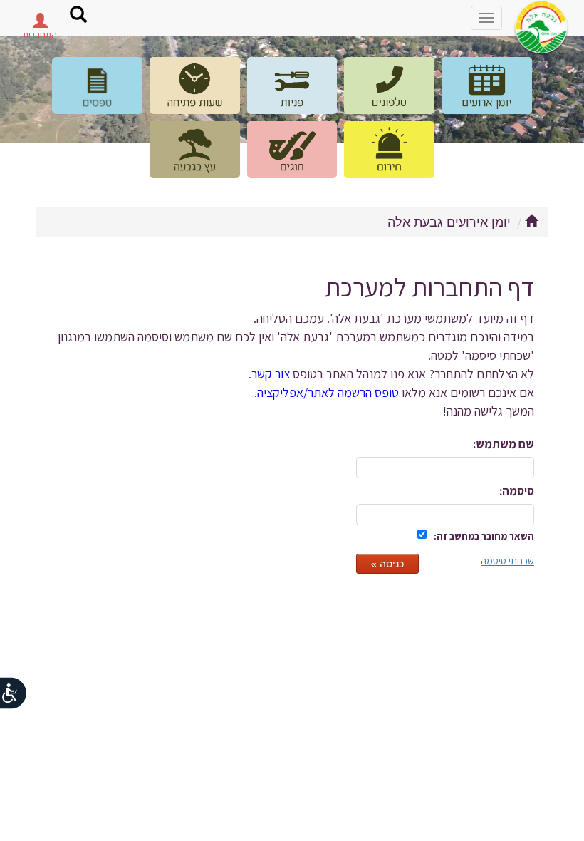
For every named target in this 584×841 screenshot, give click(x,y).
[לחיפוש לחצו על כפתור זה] (78, 16)
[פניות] (292, 85)
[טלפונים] (389, 85)
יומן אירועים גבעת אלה (449, 222)
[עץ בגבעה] (195, 149)
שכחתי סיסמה (507, 560)
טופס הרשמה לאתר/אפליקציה (328, 392)
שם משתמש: (503, 444)
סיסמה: (516, 491)
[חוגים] (292, 149)
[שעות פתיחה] (195, 85)
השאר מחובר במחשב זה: (484, 536)
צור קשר (270, 373)
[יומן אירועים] (487, 85)
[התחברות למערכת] (40, 24)
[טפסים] (97, 85)
